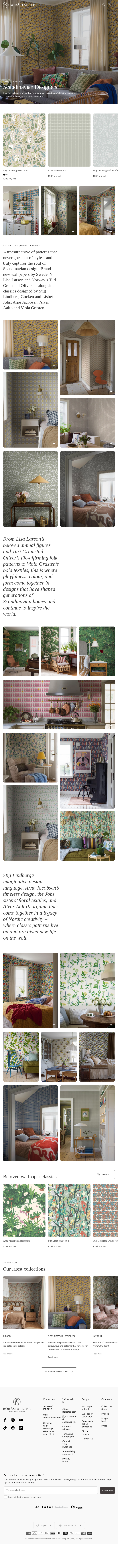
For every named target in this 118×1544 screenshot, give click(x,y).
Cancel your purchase (67, 1444)
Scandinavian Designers (61, 1335)
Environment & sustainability (69, 1419)
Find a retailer (85, 1432)
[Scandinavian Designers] (69, 1302)
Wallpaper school (87, 1408)
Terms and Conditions (68, 1435)
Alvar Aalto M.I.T (57, 170)
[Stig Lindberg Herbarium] (24, 140)
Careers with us (66, 1428)
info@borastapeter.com (54, 1417)
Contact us (87, 1438)
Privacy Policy (66, 1460)
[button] (59, 1507)
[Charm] (24, 1302)
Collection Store (106, 1408)
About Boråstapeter (69, 1410)
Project (105, 1413)
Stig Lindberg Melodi (58, 1240)
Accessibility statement (68, 1453)
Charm (7, 1335)
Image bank (104, 1420)
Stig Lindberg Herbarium (15, 170)
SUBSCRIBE (107, 1490)
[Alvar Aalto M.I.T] (69, 140)
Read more (8, 1354)
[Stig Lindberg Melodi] (69, 1210)
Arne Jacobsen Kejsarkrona (16, 1240)
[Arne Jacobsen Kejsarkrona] (24, 1210)
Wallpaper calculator (87, 1415)
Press (104, 1425)
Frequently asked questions (87, 1424)
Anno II (97, 1335)
